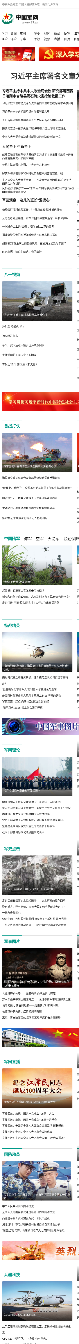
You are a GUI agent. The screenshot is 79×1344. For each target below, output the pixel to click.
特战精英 (12, 625)
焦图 (23, 33)
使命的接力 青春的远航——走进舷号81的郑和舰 (30, 1005)
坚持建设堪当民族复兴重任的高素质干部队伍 (28, 826)
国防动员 (12, 1160)
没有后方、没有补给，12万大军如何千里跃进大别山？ (34, 906)
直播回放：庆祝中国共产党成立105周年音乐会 (29, 1126)
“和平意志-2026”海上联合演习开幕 (22, 707)
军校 (37, 39)
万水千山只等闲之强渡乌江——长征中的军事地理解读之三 (36, 999)
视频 (47, 39)
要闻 (14, 33)
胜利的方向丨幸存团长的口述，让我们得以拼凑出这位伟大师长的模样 (36, 984)
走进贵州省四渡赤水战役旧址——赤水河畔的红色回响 (33, 900)
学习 (5, 33)
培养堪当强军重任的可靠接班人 (22, 790)
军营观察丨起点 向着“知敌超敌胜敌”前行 (25, 701)
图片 (67, 39)
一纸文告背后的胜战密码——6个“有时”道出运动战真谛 (34, 925)
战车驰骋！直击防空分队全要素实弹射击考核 (30, 466)
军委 (37, 33)
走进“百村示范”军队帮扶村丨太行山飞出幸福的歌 (30, 602)
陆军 (67, 33)
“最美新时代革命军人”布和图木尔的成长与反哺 (29, 689)
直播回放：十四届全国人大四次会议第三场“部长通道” (33, 1132)
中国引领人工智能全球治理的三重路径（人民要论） (32, 802)
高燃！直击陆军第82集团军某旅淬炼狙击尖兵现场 (31, 1017)
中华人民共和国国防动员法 (18, 1212)
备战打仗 (12, 426)
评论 (14, 39)
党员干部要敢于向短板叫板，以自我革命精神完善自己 (33, 820)
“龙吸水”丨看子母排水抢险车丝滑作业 (25, 315)
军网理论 (12, 750)
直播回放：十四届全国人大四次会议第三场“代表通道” (33, 1144)
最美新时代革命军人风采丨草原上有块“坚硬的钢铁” (32, 695)
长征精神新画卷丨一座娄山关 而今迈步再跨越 (29, 993)
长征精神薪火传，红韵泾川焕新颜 (22, 1011)
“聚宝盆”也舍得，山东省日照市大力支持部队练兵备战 (33, 1236)
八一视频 (12, 274)
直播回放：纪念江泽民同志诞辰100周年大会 (30, 1108)
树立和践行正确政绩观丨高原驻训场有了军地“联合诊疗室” (36, 597)
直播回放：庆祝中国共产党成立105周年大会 (28, 1120)
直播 (57, 39)
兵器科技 (12, 1281)
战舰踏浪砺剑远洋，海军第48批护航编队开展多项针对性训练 (37, 667)
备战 (57, 33)
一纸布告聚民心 (11, 913)
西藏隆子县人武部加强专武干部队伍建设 (26, 1224)
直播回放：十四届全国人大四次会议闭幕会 (27, 1138)
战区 (47, 33)
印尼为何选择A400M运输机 (20, 1321)
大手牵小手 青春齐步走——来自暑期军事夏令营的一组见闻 (37, 1202)
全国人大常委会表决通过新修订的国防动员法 (28, 1218)
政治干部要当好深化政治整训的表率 (23, 832)
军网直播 (12, 1068)
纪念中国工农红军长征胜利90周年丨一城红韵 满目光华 (34, 919)
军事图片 (12, 941)
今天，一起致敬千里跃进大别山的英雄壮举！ (30, 889)
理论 (5, 39)
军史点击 (12, 849)
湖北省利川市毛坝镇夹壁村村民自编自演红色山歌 (31, 1230)
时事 (23, 39)
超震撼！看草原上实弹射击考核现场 (23, 590)
